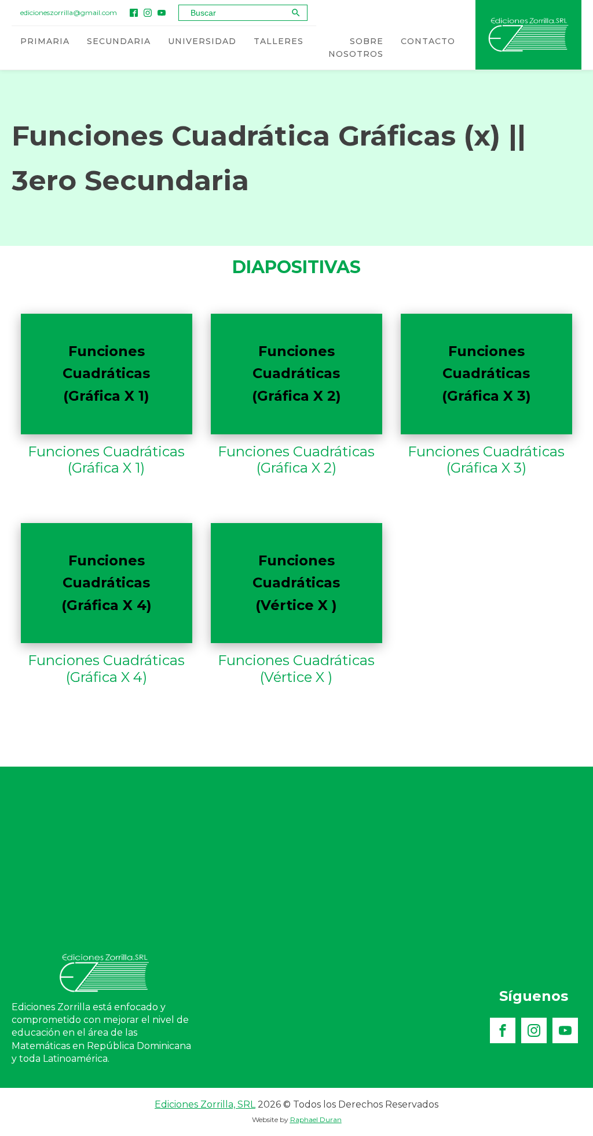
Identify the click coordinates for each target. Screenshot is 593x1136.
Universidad (202, 41)
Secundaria (119, 41)
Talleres (278, 41)
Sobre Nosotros (355, 47)
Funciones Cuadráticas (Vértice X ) (296, 668)
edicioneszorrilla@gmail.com (68, 12)
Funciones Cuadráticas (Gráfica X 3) (486, 460)
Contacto (428, 41)
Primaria (44, 41)
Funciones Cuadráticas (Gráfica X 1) (106, 460)
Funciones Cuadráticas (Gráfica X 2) (296, 460)
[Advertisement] (296, 853)
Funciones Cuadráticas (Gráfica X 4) (106, 668)
